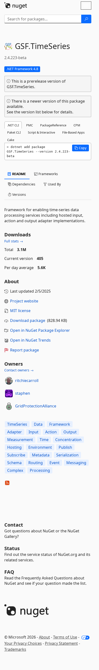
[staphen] (9, 393)
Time (44, 439)
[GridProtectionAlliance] (9, 406)
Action (51, 432)
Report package (24, 350)
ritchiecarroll (26, 380)
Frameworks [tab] (47, 174)
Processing (40, 470)
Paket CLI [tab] (14, 132)
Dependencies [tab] (23, 184)
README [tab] (18, 174)
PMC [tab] (29, 125)
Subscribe (16, 455)
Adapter (14, 432)
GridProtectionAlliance (35, 406)
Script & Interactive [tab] (41, 132)
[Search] (86, 19)
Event (55, 462)
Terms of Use (65, 637)
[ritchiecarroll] (9, 380)
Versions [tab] (18, 194)
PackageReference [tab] (53, 125)
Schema (14, 462)
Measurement (20, 439)
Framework (59, 424)
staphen (22, 393)
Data (38, 424)
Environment (40, 447)
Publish (65, 447)
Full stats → (13, 241)
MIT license (20, 310)
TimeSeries (17, 424)
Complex (15, 470)
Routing (35, 462)
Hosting (14, 447)
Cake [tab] (10, 140)
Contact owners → (19, 370)
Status (12, 548)
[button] (80, 148)
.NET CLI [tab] (13, 125)
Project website (24, 301)
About (44, 637)
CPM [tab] (77, 125)
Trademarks (15, 649)
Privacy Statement (61, 643)
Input (33, 432)
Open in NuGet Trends (30, 340)
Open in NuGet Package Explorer (40, 330)
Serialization (67, 455)
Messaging (76, 462)
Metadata (41, 455)
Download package (27, 320)
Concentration (68, 439)
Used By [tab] (54, 184)
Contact (13, 525)
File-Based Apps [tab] (73, 132)
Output (70, 432)
